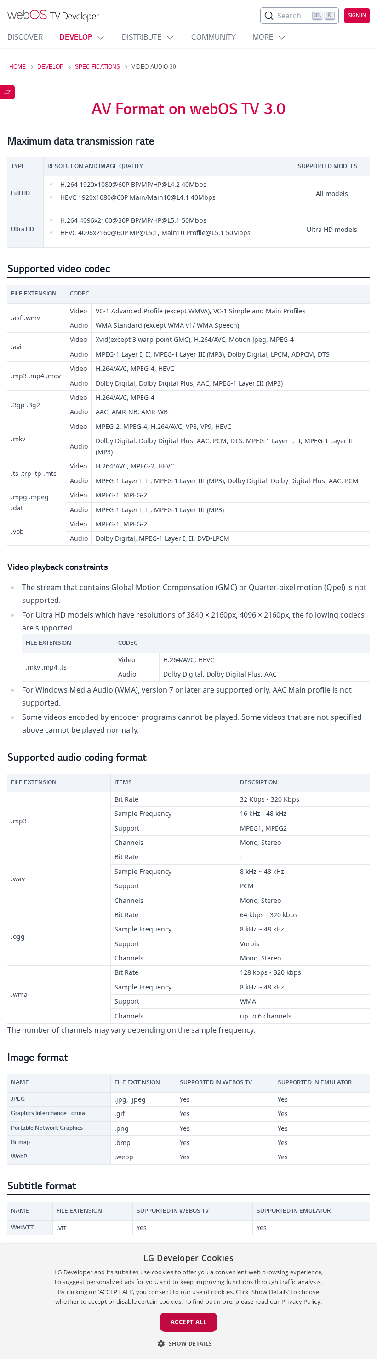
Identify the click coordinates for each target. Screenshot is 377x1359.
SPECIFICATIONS (97, 67)
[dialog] (188, 1301)
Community (213, 38)
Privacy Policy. (301, 1301)
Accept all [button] (188, 1322)
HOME (17, 67)
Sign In (357, 15)
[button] (188, 1343)
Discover (25, 38)
